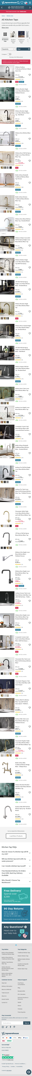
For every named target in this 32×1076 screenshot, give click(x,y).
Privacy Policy (5, 1066)
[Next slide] (30, 7)
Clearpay (20, 1009)
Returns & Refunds (6, 989)
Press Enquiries (21, 1012)
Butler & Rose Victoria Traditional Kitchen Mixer (8, 958)
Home (3, 15)
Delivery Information (7, 986)
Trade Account (5, 992)
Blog (19, 988)
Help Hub (4, 983)
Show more (5, 27)
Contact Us (4, 1002)
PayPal (19, 1002)
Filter (18, 49)
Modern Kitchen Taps (23, 956)
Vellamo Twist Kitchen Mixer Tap (7, 962)
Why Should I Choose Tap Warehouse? (11, 881)
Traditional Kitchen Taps (24, 952)
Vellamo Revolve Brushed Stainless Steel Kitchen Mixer (8, 968)
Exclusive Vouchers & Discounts (23, 998)
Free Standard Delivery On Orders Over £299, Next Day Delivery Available (14, 873)
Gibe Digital (9, 1070)
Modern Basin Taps (22, 968)
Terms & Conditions (20, 1063)
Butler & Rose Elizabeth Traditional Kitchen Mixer (8, 953)
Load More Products (16, 836)
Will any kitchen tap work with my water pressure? (14, 860)
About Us (4, 996)
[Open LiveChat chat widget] (28, 1072)
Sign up (27, 1023)
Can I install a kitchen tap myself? (14, 866)
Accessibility (19, 1066)
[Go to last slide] (1, 7)
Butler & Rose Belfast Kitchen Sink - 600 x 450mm (7, 975)
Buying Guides (21, 991)
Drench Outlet (5, 999)
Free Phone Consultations (21, 983)
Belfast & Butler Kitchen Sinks (24, 959)
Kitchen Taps (10, 15)
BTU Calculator (21, 994)
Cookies (13, 1066)
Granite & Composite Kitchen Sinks (23, 964)
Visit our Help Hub (6, 1047)
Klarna (19, 1005)
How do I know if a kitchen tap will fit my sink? (15, 853)
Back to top (16, 945)
